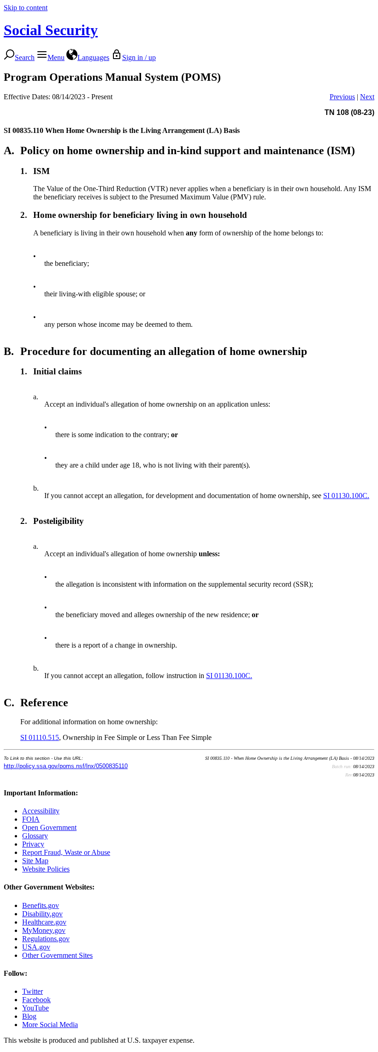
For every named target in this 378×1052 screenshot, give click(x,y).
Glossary (35, 836)
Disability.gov (42, 914)
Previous (342, 97)
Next (367, 97)
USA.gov (36, 947)
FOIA (31, 819)
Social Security (51, 30)
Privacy (33, 844)
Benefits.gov (40, 905)
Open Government (49, 827)
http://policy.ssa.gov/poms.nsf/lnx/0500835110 (66, 766)
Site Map (35, 861)
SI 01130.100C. (346, 495)
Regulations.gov (46, 939)
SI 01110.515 (39, 737)
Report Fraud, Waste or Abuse (66, 852)
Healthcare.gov (44, 922)
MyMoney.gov (43, 930)
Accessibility (40, 811)
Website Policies (46, 869)
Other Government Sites (57, 955)
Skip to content (25, 8)
